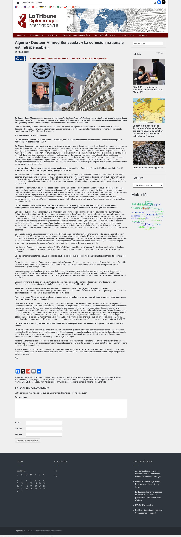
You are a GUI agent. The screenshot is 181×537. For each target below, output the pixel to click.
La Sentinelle (100, 382)
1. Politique (37, 377)
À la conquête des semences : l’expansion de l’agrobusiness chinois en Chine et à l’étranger (148, 474)
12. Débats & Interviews (52, 377)
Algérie (30, 380)
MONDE (20, 35)
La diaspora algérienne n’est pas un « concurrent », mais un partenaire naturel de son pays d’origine (148, 496)
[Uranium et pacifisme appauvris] (149, 153)
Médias (111, 380)
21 (40, 486)
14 (40, 483)
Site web (18, 434)
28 (40, 489)
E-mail (18, 429)
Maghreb (103, 380)
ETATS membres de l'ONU (74, 380)
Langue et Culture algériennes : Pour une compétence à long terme (148, 484)
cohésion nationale (87, 382)
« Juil (19, 497)
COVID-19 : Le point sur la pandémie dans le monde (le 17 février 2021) (148, 89)
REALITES (51, 35)
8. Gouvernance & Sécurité (95, 377)
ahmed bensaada (64, 382)
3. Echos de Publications (73, 377)
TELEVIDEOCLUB (126, 35)
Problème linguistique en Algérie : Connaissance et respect (149, 511)
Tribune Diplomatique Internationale (75, 35)
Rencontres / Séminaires (39, 382)
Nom (18, 423)
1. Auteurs (27, 377)
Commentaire (21, 397)
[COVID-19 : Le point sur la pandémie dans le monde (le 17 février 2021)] (149, 72)
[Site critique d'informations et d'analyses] (116, 20)
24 (22, 489)
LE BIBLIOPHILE (92, 380)
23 (18, 489)
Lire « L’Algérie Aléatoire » (103, 35)
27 (36, 489)
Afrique (109, 377)
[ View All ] (160, 53)
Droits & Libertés (56, 380)
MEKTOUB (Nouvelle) (144, 505)
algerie (75, 382)
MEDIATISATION (35, 35)
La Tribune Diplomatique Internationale (46, 531)
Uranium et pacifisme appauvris (148, 167)
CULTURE (142, 35)
